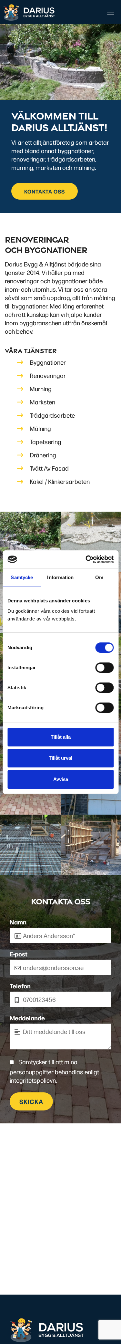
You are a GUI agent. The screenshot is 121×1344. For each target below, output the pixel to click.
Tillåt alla (61, 737)
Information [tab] (60, 577)
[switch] (104, 667)
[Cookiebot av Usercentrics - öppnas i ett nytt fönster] (86, 559)
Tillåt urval (60, 758)
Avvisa (60, 779)
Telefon (20, 986)
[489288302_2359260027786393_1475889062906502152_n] (30, 542)
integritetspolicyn (33, 1080)
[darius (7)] (30, 845)
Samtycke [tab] (22, 577)
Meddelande (27, 1018)
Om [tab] (99, 577)
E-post (18, 954)
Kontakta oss (44, 191)
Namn (18, 922)
